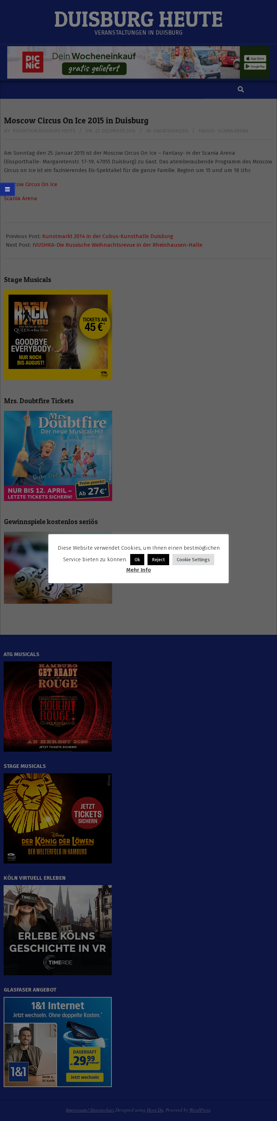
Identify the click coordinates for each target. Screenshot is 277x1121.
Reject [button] (158, 559)
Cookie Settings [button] (193, 559)
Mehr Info (138, 570)
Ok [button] (137, 559)
